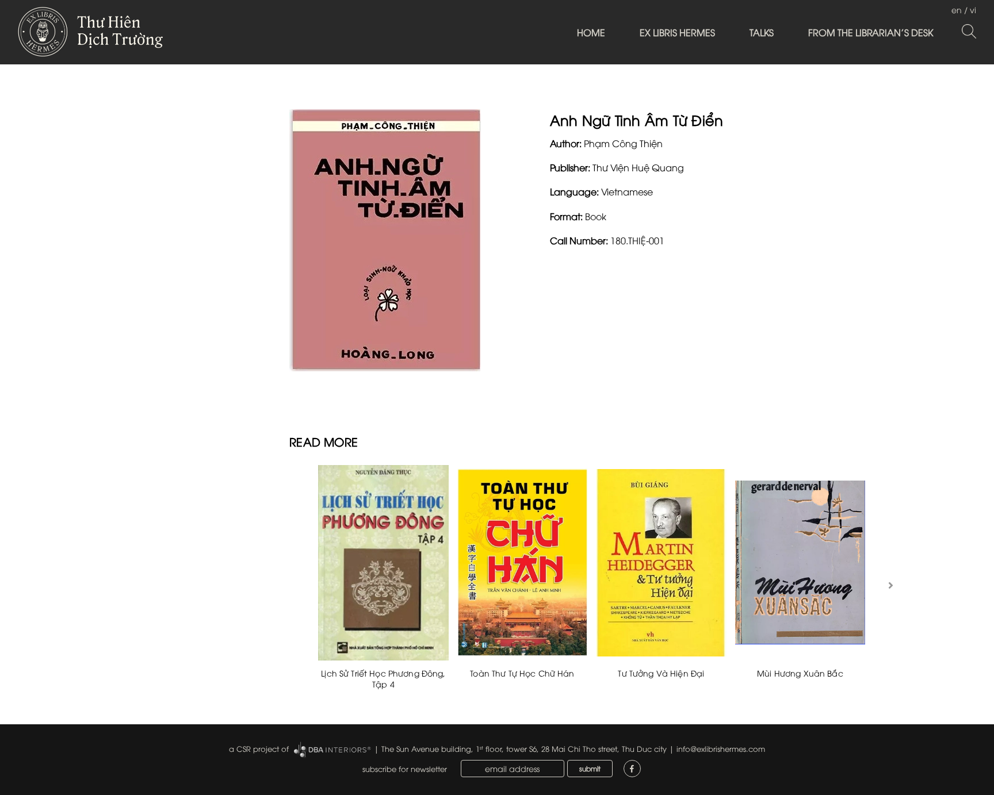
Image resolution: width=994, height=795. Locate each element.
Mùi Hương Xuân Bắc (800, 672)
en (956, 9)
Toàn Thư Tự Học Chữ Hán (522, 672)
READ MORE (323, 441)
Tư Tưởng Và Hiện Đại (661, 672)
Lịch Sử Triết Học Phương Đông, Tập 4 (383, 678)
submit (590, 768)
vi (973, 9)
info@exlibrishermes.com (720, 748)
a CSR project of (259, 748)
